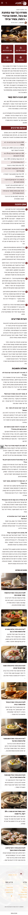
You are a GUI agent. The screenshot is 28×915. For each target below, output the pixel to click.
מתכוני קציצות (9, 890)
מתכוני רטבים (20, 9)
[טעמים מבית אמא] (20, 3)
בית (26, 9)
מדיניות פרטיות (22, 895)
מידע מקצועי (9, 892)
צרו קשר (24, 890)
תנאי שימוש (23, 897)
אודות (25, 887)
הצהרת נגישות (14, 913)
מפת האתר (24, 892)
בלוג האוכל (9, 887)
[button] (6, 3)
